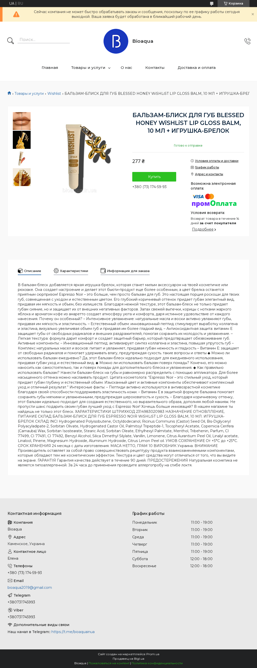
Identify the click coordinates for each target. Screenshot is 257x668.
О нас (126, 67)
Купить (154, 176)
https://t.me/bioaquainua (73, 632)
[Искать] (10, 41)
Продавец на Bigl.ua (128, 658)
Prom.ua (152, 654)
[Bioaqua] (115, 41)
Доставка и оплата (197, 67)
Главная (50, 67)
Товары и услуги (88, 67)
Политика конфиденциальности (157, 663)
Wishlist (54, 93)
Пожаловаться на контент (109, 663)
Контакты (155, 67)
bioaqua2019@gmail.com (30, 587)
